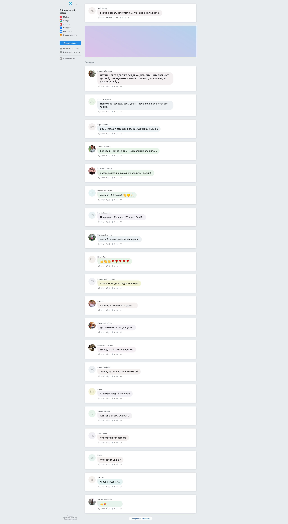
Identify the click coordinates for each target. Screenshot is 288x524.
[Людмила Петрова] (92, 73)
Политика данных (70, 519)
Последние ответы (71, 52)
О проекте (70, 516)
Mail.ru (66, 17)
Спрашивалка (69, 58)
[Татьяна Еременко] (92, 501)
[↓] (125, 17)
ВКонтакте (67, 31)
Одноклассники (70, 35)
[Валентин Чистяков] (92, 171)
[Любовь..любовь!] (92, 149)
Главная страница (71, 48)
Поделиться (129, 17)
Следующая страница (140, 518)
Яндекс (66, 24)
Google (66, 20)
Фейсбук (67, 28)
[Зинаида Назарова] (92, 325)
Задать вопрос (70, 43)
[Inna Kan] (92, 303)
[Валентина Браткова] (92, 347)
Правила (66, 518)
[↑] (121, 17)
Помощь (74, 518)
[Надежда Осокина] (92, 237)
